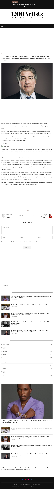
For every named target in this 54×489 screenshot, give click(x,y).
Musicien (28, 368)
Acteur (4, 347)
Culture (4, 360)
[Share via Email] (34, 210)
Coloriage (28, 351)
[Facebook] (24, 6)
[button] (19, 2)
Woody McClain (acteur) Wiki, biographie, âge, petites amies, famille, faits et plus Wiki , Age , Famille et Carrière (31, 297)
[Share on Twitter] (31, 210)
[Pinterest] (25, 479)
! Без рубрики (28, 344)
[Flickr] (28, 479)
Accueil (15, 484)
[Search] (52, 26)
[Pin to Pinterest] (32, 210)
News (4, 371)
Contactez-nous (36, 484)
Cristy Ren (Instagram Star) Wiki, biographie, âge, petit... (24, 2)
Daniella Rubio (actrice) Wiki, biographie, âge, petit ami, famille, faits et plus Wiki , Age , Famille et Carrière (31, 322)
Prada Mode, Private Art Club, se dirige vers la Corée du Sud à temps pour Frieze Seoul (31, 304)
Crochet (28, 357)
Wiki (28, 375)
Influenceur (28, 365)
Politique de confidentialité (25, 484)
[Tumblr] (29, 6)
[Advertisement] (27, 43)
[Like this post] (28, 210)
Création (28, 354)
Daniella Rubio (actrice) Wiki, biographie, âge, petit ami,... (24, 4)
